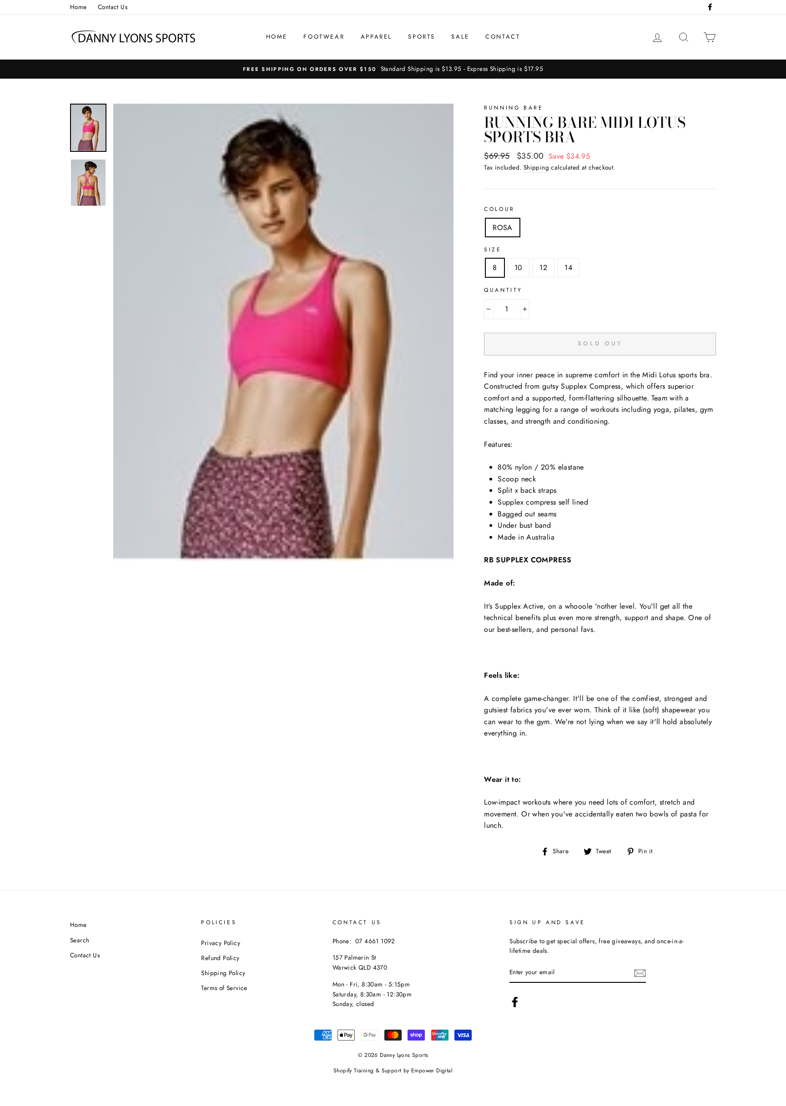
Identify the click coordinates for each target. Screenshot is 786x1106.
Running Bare (513, 108)
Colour (499, 209)
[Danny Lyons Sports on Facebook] (514, 1001)
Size (492, 249)
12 (543, 267)
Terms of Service (224, 987)
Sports (421, 36)
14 (568, 267)
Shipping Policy (223, 972)
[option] (393, 69)
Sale (460, 36)
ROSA (503, 227)
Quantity (503, 290)
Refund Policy (220, 957)
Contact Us (112, 6)
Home (78, 6)
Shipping (536, 167)
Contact (502, 36)
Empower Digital (432, 1070)
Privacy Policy (220, 942)
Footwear (323, 36)
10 (518, 267)
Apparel (376, 36)
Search (79, 940)
